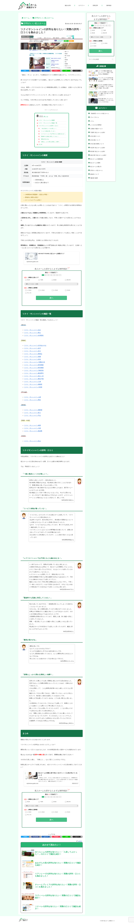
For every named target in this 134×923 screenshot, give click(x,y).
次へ (51, 298)
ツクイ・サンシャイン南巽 (32, 425)
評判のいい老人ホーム (34, 23)
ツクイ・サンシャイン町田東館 (34, 367)
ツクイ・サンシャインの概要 (47, 120)
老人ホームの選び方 (95, 166)
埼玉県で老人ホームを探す (97, 147)
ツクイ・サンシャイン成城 (32, 356)
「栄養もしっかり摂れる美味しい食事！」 (50, 141)
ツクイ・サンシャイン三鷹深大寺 (34, 362)
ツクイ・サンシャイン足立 (32, 351)
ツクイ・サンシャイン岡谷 (32, 400)
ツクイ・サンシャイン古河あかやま (35, 345)
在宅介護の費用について (97, 143)
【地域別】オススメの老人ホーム (99, 113)
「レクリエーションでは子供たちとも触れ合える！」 (53, 133)
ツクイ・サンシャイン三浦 (32, 381)
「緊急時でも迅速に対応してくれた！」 (50, 136)
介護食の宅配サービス (96, 128)
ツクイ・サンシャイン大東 (32, 428)
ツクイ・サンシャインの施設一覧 (48, 123)
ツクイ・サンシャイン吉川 (32, 348)
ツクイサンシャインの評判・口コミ (48, 125)
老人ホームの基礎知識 (96, 159)
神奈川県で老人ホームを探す (98, 155)
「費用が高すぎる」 (45, 139)
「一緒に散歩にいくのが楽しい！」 (48, 128)
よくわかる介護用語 (95, 125)
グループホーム (94, 117)
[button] (112, 59)
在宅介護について (95, 140)
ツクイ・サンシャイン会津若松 (34, 335)
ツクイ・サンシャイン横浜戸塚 (34, 379)
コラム (92, 121)
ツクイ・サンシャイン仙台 (32, 330)
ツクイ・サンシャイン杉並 (32, 359)
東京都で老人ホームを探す (97, 151)
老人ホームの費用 (95, 162)
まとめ (40, 144)
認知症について (94, 174)
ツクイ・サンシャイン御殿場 (33, 410)
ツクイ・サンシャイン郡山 (32, 332)
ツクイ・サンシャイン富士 (32, 412)
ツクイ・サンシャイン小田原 (33, 387)
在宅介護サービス (95, 136)
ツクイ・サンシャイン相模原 (33, 384)
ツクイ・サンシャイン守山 (32, 415)
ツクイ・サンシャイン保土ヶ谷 (34, 376)
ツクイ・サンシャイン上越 (32, 397)
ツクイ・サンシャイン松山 (32, 441)
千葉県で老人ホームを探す (97, 132)
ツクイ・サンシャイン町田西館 (34, 365)
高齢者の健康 (94, 178)
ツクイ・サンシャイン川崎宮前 (34, 370)
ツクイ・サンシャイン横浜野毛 (34, 373)
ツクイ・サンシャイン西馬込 (33, 354)
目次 (41, 116)
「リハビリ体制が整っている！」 (48, 131)
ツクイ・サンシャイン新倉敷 (33, 431)
